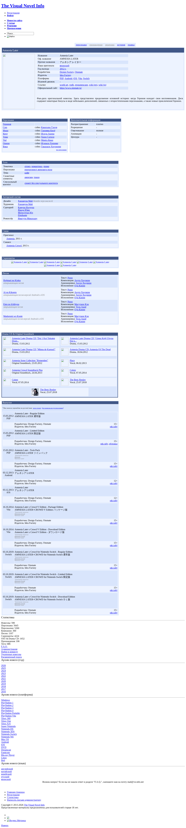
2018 (3, 686)
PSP (61, 78)
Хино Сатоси (47, 137)
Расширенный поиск (11, 657)
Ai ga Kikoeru (10, 292)
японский (64, 65)
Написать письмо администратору (24, 800)
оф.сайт (113, 426)
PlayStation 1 (7, 702)
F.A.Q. (4, 646)
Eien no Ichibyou (11, 304)
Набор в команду (9, 651)
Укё (5, 140)
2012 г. (63, 69)
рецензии (110, 45)
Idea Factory (65, 75)
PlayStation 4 (7, 710)
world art (64, 85)
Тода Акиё (81, 307)
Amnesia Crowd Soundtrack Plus (27, 370)
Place (72, 360)
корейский (6, 774)
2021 (3, 678)
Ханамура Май (25, 201)
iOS (75, 78)
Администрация (9, 649)
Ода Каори (79, 285)
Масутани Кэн (81, 304)
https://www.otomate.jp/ (71, 88)
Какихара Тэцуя (49, 127)
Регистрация (13, 13)
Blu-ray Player (8, 755)
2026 (3, 665)
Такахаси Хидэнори (51, 146)
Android (68, 78)
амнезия (29, 177)
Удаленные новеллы (11, 654)
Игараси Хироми (49, 143)
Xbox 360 (5, 718)
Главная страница (16, 792)
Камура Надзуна (26, 207)
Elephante (22, 215)
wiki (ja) (102, 85)
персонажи (81, 45)
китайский (6, 771)
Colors (73, 370)
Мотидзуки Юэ (25, 212)
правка (131, 45)
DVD (3, 747)
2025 (3, 668)
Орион (6, 143)
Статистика (12, 797)
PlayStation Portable (10, 713)
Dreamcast (6, 750)
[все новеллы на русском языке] (53, 408)
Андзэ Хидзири (82, 280)
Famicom (5, 752)
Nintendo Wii (7, 737)
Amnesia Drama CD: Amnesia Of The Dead (90, 349)
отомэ (27, 166)
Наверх (4, 825)
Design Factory (67, 72)
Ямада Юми (24, 210)
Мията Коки (47, 140)
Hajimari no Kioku (12, 280)
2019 (3, 684)
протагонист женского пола (38, 169)
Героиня (7, 124)
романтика (37, 166)
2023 (3, 673)
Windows (5, 700)
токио (37, 177)
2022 (3, 676)
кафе (27, 173)
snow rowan (37, 408)
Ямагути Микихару (27, 218)
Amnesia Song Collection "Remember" (30, 360)
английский (7, 769)
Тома (5, 137)
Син (5, 127)
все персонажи (61, 150)
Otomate (79, 72)
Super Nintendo (8, 726)
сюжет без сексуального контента (41, 183)
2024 (3, 670)
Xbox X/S (6, 723)
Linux (4, 758)
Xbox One (6, 721)
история (121, 45)
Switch (86, 78)
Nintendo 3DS (8, 731)
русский (5, 776)
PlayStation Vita (8, 716)
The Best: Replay (78, 379)
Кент (5, 134)
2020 (3, 681)
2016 (3, 691)
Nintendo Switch (9, 734)
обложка (113, 444)
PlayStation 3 (7, 708)
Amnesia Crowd (14, 245)
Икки (5, 130)
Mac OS (5, 739)
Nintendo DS (7, 729)
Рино (70, 278)
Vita (80, 78)
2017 (3, 689)
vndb (71, 85)
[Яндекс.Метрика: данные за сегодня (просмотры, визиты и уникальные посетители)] (16, 820)
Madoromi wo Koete (13, 316)
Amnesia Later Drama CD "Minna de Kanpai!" (34, 349)
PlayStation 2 (7, 705)
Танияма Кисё (48, 130)
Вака (5, 146)
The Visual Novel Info (22, 5)
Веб (3, 760)
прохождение (96, 45)
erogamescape (81, 85)
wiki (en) (93, 85)
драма (46, 166)
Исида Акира (47, 134)
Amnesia (10, 238)
